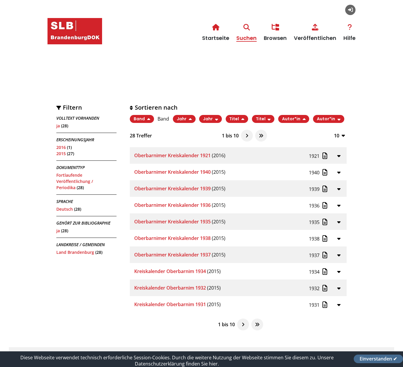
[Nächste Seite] (247, 135)
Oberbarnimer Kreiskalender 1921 (172, 155)
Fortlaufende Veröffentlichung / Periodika (74, 181)
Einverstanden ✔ (378, 358)
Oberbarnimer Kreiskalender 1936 (172, 205)
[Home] (74, 39)
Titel (234, 119)
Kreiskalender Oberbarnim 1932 (170, 288)
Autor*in (291, 119)
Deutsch (64, 209)
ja (58, 126)
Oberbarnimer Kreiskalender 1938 (172, 238)
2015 (61, 153)
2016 (61, 147)
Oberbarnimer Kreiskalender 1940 (172, 172)
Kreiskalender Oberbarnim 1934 (170, 271)
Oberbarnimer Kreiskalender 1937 (172, 254)
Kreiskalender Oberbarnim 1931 (170, 304)
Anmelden (350, 10)
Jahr (182, 119)
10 (336, 135)
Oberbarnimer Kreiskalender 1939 (172, 188)
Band (140, 119)
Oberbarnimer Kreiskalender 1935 (172, 221)
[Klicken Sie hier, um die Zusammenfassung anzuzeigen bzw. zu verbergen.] (338, 155)
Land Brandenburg (75, 252)
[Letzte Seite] (261, 135)
